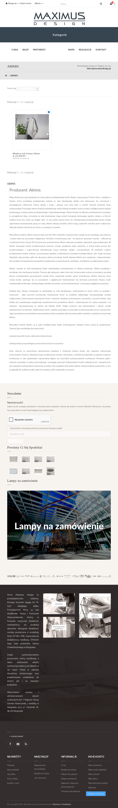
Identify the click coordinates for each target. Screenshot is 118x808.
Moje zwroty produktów (97, 770)
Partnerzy (39, 49)
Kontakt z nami (13, 783)
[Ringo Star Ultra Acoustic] (50, 471)
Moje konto (96, 756)
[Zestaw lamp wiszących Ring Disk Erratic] (13, 459)
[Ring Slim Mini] (26, 471)
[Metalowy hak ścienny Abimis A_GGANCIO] (32, 129)
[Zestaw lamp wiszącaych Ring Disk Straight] (38, 471)
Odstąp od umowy (96, 794)
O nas (15, 49)
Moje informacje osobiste (98, 783)
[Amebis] (50, 459)
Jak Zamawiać (40, 778)
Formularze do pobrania (70, 791)
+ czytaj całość (16, 736)
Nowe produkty (13, 770)
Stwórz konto (25, 3)
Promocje (10, 765)
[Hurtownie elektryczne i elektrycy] (59, 627)
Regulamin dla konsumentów (39, 767)
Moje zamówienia (95, 765)
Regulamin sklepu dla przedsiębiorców (69, 785)
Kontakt (101, 49)
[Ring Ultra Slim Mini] (38, 459)
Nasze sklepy (12, 778)
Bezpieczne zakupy (41, 773)
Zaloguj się (12, 3)
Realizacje (85, 49)
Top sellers (11, 774)
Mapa (71, 49)
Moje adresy (93, 778)
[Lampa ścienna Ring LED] (13, 471)
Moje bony (92, 787)
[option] (32, 461)
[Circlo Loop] (26, 459)
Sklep (25, 49)
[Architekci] (59, 603)
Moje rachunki (93, 774)
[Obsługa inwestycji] (95, 615)
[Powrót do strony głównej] (6, 75)
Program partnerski (69, 778)
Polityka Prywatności (69, 774)
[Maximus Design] (59, 19)
